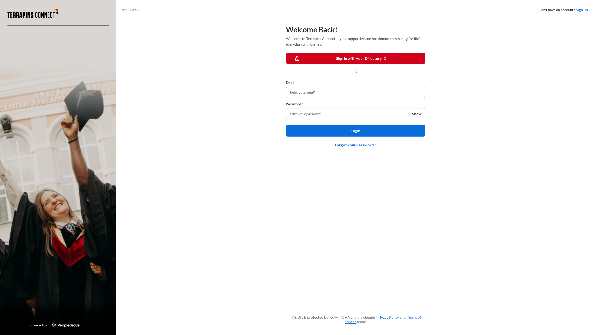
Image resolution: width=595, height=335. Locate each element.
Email (291, 82)
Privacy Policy (387, 317)
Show (417, 113)
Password (294, 104)
